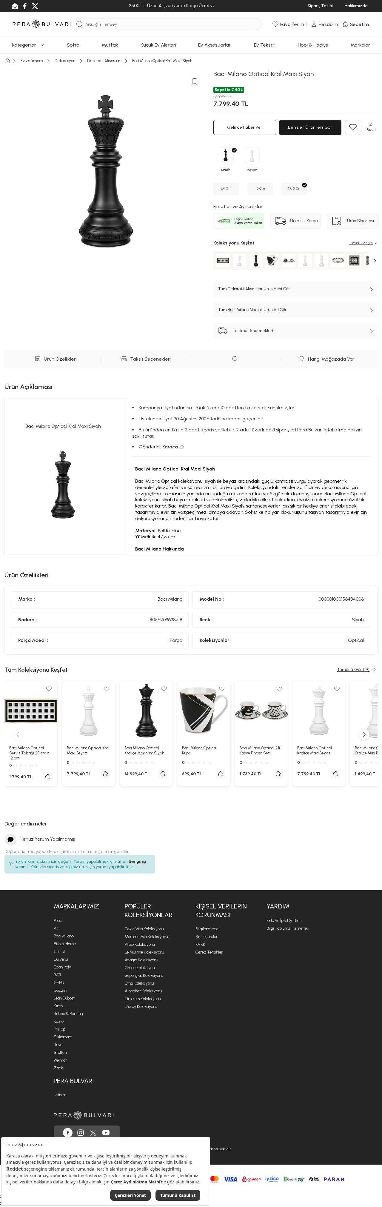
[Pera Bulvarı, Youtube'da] (106, 1132)
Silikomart (63, 1037)
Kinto (58, 1005)
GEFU (59, 982)
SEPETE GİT (191, 39)
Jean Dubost (64, 998)
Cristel (59, 951)
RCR (57, 974)
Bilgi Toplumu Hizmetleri (288, 928)
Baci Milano (64, 936)
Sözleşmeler (206, 936)
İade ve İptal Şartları (284, 920)
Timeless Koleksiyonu (143, 998)
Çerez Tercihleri (209, 952)
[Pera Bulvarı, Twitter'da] (93, 1132)
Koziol (59, 1021)
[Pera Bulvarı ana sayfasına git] (83, 1115)
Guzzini (60, 990)
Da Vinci (61, 959)
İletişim (60, 1094)
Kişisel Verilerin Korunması (221, 910)
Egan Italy (62, 967)
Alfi (56, 928)
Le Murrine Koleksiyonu (144, 952)
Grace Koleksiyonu (140, 967)
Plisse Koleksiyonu (140, 944)
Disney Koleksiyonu (141, 1006)
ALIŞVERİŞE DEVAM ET (190, 24)
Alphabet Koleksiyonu (143, 991)
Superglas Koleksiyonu (144, 975)
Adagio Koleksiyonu (141, 959)
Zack (58, 1068)
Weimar (60, 1060)
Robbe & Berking (68, 1013)
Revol (58, 1044)
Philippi (60, 1029)
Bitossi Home (65, 943)
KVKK (200, 944)
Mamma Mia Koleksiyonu (146, 936)
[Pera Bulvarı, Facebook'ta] (68, 1132)
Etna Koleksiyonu (139, 983)
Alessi (58, 920)
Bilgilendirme (206, 928)
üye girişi (137, 861)
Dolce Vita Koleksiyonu (144, 928)
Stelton (60, 1052)
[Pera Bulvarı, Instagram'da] (80, 1132)
